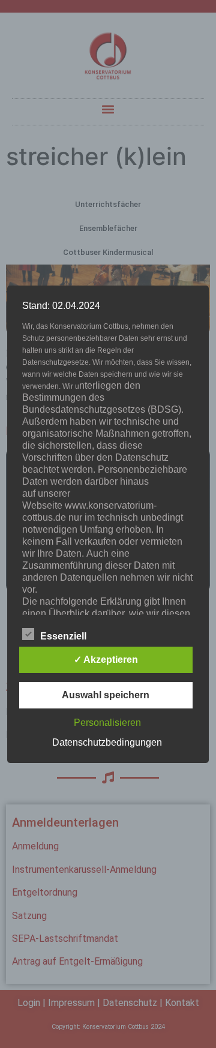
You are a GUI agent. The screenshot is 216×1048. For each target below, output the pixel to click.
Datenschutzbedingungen (107, 742)
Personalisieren (107, 722)
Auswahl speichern (105, 695)
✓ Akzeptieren (106, 659)
